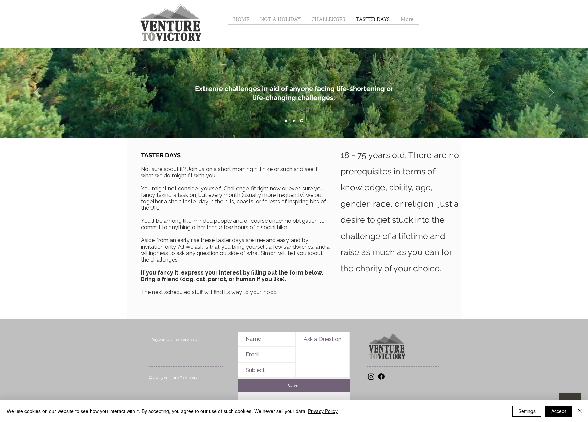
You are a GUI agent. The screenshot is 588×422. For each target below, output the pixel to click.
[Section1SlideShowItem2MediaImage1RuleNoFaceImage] (294, 121)
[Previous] (36, 93)
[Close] (580, 411)
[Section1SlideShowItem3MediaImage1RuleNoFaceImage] (301, 120)
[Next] (551, 93)
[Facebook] (381, 376)
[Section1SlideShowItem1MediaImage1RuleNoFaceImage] (286, 121)
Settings (527, 411)
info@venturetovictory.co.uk (174, 339)
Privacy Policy (323, 411)
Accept (558, 411)
